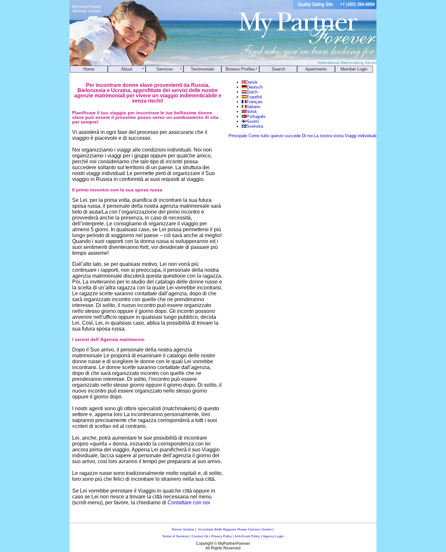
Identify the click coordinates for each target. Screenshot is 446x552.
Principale (238, 135)
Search (278, 69)
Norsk (251, 111)
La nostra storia (328, 135)
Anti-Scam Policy (247, 536)
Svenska (255, 126)
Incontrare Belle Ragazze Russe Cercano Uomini (235, 529)
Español (254, 96)
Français (255, 101)
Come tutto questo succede (274, 135)
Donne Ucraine (183, 529)
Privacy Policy (221, 536)
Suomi (253, 121)
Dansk (252, 82)
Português (256, 116)
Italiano (253, 106)
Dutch (252, 91)
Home (88, 69)
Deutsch (255, 87)
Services (164, 69)
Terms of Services (175, 536)
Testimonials (203, 69)
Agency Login (273, 536)
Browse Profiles (240, 69)
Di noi (307, 135)
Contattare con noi (188, 502)
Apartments (316, 69)
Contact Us (200, 536)
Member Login (354, 69)
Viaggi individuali (360, 135)
